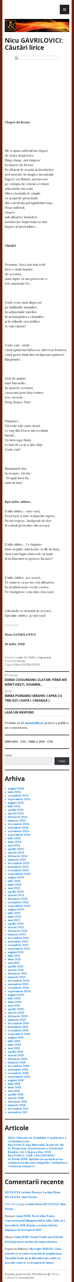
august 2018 (15, 1080)
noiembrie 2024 (18, 827)
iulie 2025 (14, 806)
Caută (8, 755)
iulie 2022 (14, 913)
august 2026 (16, 788)
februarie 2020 (18, 1016)
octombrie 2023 (18, 870)
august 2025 (16, 802)
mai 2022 (14, 920)
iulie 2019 (14, 1041)
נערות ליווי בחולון (13, 1204)
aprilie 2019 (15, 1052)
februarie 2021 (17, 973)
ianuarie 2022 (17, 934)
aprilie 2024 (16, 849)
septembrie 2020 (19, 991)
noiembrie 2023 (18, 867)
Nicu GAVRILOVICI (27, 664)
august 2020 (16, 995)
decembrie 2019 (18, 1023)
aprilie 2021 (15, 966)
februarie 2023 (17, 899)
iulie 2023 (14, 881)
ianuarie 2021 (16, 977)
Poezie (21, 661)
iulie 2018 (14, 1084)
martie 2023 (16, 895)
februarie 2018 (17, 1101)
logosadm (44, 657)
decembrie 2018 (18, 1066)
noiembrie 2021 (18, 941)
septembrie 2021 (19, 948)
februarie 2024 (17, 856)
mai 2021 (14, 963)
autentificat (34, 723)
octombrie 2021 (18, 945)
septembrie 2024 (19, 834)
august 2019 (15, 1037)
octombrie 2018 (18, 1073)
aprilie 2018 (15, 1094)
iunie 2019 (14, 1044)
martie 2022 (16, 927)
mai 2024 (14, 845)
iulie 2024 (14, 838)
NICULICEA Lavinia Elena (22, 1192)
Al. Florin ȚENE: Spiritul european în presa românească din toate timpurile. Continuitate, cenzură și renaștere (38, 1162)
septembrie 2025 (19, 799)
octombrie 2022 (18, 902)
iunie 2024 (14, 842)
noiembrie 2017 (18, 1112)
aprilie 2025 (15, 810)
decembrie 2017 (18, 1108)
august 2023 (16, 877)
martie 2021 (16, 970)
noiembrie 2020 (18, 984)
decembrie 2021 (18, 938)
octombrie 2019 (18, 1030)
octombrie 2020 (18, 987)
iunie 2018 (14, 1087)
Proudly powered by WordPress (26, 1274)
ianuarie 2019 (16, 1062)
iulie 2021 (14, 955)
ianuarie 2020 (17, 1019)
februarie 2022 (17, 931)
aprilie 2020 (16, 1009)
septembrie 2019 (19, 1034)
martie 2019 (16, 1055)
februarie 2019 (17, 1059)
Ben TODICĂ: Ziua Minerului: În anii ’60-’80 (36, 1145)
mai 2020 (14, 1005)
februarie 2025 (17, 817)
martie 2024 (16, 852)
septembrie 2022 (19, 906)
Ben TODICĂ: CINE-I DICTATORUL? (31, 1155)
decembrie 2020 (19, 980)
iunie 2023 (14, 884)
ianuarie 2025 (17, 820)
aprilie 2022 (16, 923)
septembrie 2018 (19, 1076)
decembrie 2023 (18, 863)
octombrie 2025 (18, 795)
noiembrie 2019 (18, 1027)
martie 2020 (16, 1012)
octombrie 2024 (18, 831)
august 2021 (15, 952)
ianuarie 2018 (16, 1105)
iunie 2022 (14, 916)
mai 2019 (14, 1048)
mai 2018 (14, 1091)
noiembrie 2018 (18, 1069)
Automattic (26, 1277)
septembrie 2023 (19, 874)
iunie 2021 (14, 959)
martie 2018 (16, 1098)
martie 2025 (16, 813)
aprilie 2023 (16, 891)
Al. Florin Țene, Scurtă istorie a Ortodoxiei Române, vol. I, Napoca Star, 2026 (35, 1150)
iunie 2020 (15, 1002)
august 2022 (16, 909)
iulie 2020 (14, 998)
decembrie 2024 (18, 824)
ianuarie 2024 (17, 859)
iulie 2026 (14, 792)
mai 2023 (14, 888)
